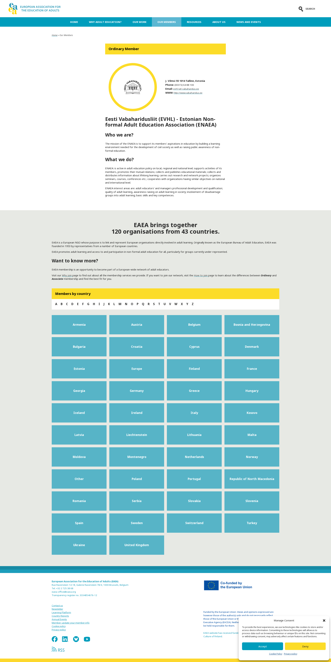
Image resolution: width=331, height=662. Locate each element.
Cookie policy (59, 626)
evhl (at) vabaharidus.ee (186, 88)
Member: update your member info (70, 622)
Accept (262, 646)
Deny (305, 646)
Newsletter (57, 609)
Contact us (57, 605)
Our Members (166, 22)
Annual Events (59, 619)
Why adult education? (105, 22)
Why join (67, 275)
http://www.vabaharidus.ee (188, 92)
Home (74, 22)
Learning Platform (61, 612)
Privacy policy (290, 653)
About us (218, 22)
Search (310, 8)
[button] (324, 620)
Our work (139, 22)
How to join (201, 275)
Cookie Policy (275, 653)
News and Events (249, 22)
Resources (194, 22)
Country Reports (60, 615)
